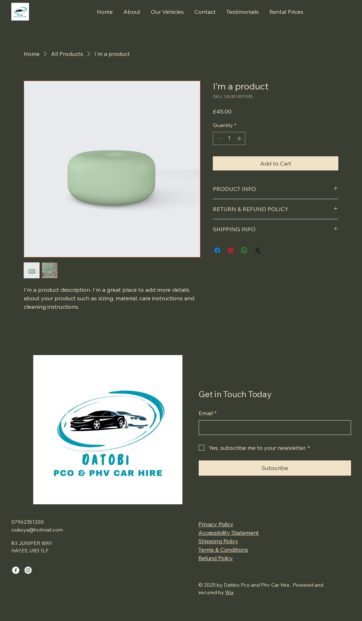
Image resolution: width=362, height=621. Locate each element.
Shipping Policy (218, 541)
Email (208, 413)
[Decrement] (218, 138)
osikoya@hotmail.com (37, 530)
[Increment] (239, 138)
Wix (229, 592)
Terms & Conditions (223, 549)
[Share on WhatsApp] (244, 250)
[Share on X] (257, 250)
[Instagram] (28, 570)
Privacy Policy (215, 524)
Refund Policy (215, 558)
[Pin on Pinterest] (231, 250)
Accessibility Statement (228, 532)
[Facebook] (15, 570)
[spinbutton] (229, 138)
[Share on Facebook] (217, 250)
